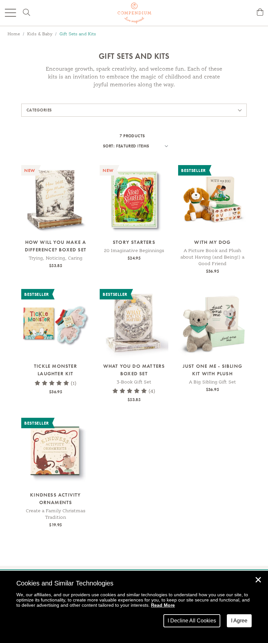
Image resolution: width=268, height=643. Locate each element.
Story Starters (134, 242)
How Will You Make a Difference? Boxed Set (55, 246)
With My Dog (212, 242)
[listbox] (141, 146)
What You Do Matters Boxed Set (134, 370)
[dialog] (134, 607)
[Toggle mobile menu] (10, 13)
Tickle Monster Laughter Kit (55, 370)
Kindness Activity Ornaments (55, 499)
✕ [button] (258, 580)
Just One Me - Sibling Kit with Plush (212, 370)
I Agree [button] (239, 620)
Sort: (108, 146)
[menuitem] (260, 12)
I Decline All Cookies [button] (192, 620)
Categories (39, 110)
